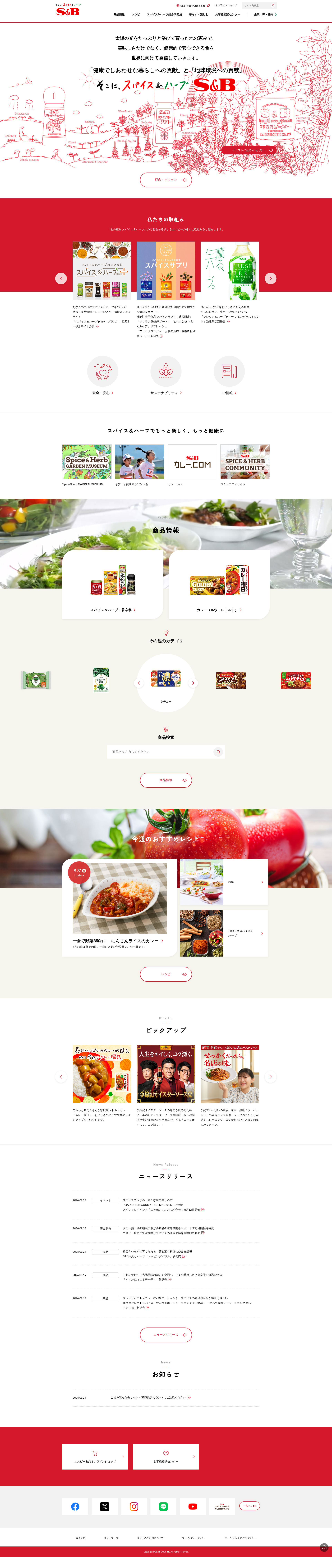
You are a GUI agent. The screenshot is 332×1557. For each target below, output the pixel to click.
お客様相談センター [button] (227, 14)
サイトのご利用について (150, 1538)
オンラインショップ (226, 5)
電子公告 (80, 1538)
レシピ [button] (136, 14)
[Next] (270, 278)
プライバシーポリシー (194, 1538)
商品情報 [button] (119, 14)
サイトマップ (111, 1538)
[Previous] (61, 278)
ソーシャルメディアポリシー (240, 1538)
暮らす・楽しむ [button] (198, 14)
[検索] (273, 5)
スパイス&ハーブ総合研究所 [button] (164, 14)
